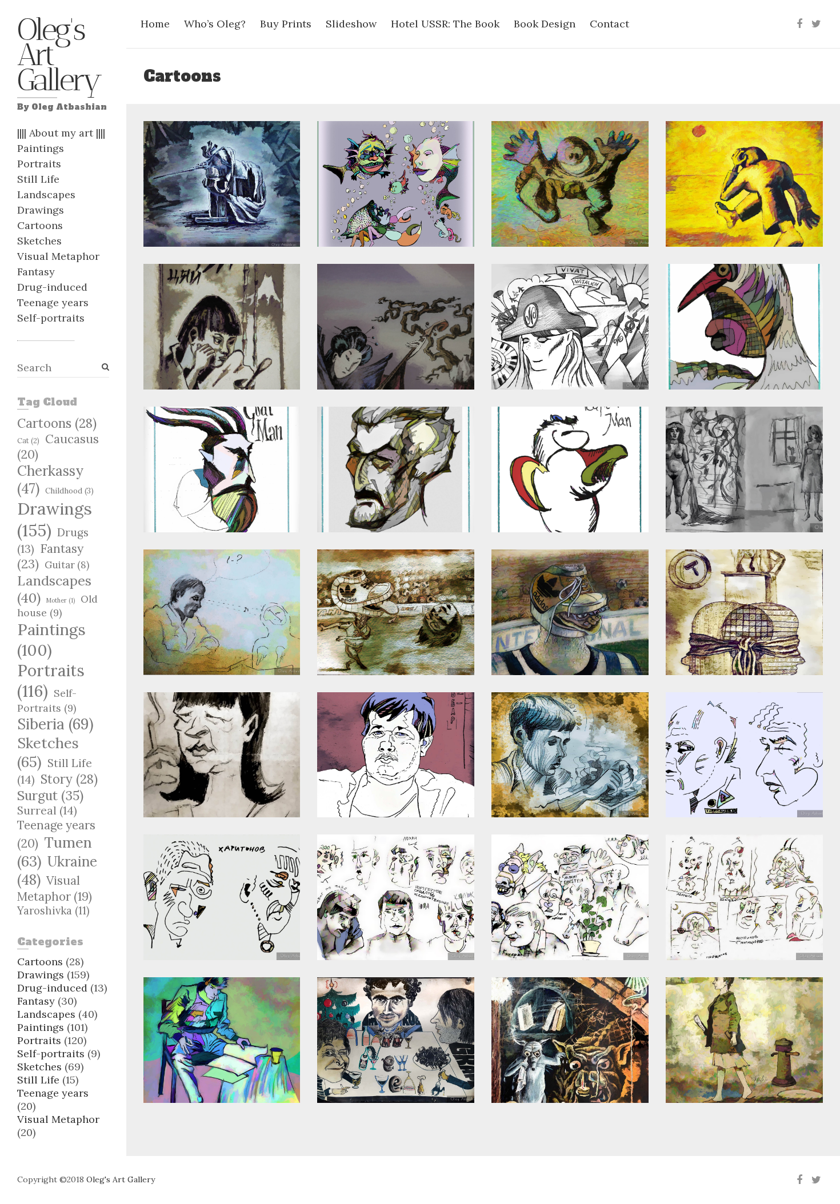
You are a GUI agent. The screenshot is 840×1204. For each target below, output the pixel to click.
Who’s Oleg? (215, 23)
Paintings (40, 148)
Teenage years (53, 302)
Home (155, 23)
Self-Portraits (47, 701)
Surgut (50, 795)
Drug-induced (52, 287)
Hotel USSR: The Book (445, 23)
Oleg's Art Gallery (58, 57)
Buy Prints (285, 23)
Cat (28, 440)
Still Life (38, 179)
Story (69, 779)
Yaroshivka (53, 910)
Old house (57, 605)
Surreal (47, 810)
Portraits (39, 163)
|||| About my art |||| (61, 132)
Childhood (69, 490)
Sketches (39, 240)
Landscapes (46, 194)
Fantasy (36, 271)
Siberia (55, 724)
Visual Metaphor (58, 256)
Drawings (40, 209)
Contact (609, 23)
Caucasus (58, 446)
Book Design (544, 23)
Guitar (67, 565)
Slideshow (351, 23)
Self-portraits (51, 317)
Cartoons (40, 225)
